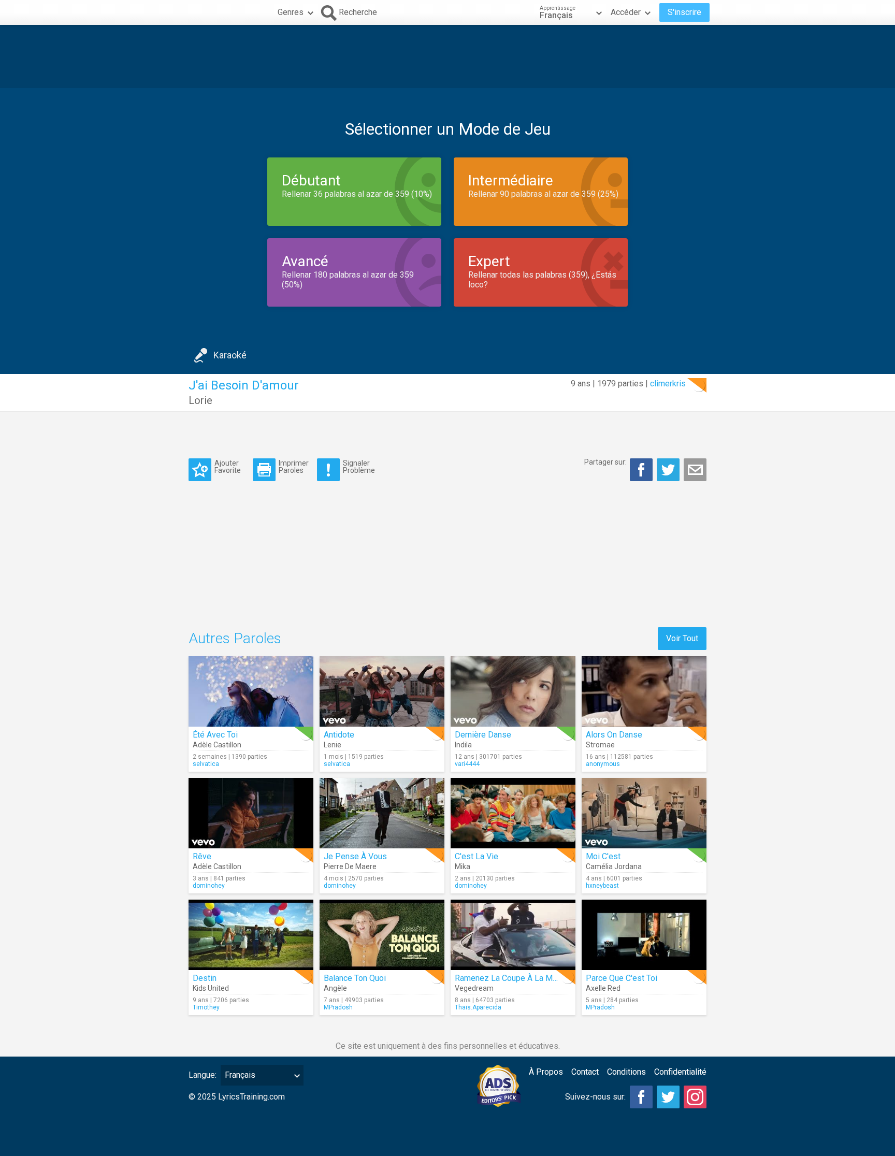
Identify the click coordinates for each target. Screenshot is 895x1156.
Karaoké (230, 355)
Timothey (206, 1007)
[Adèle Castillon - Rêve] (251, 813)
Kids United (211, 988)
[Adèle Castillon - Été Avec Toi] (251, 691)
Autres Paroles (235, 638)
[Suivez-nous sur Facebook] (641, 1097)
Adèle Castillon (217, 745)
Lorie (200, 400)
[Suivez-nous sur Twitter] (668, 1097)
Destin (204, 978)
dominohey (209, 885)
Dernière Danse (483, 735)
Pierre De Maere (350, 866)
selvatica (206, 764)
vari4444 (467, 764)
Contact (585, 1072)
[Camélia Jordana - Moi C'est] (644, 813)
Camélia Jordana (614, 866)
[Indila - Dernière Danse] (513, 691)
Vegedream (474, 988)
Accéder (626, 12)
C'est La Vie (476, 856)
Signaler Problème (359, 466)
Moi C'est (603, 856)
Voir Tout (682, 638)
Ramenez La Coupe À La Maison (513, 978)
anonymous (603, 764)
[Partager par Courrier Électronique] (695, 469)
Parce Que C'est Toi (621, 978)
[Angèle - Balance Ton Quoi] (382, 935)
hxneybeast (602, 885)
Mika (462, 866)
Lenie (332, 745)
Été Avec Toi (215, 735)
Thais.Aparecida (478, 1007)
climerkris (668, 383)
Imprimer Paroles (294, 466)
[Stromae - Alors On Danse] (644, 691)
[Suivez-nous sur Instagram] (695, 1097)
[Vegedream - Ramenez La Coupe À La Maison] (513, 935)
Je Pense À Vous (355, 856)
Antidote (339, 735)
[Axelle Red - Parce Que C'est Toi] (644, 935)
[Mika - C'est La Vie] (513, 813)
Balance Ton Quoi (355, 978)
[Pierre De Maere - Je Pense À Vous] (382, 813)
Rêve (202, 856)
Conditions (626, 1072)
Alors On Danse (614, 735)
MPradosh (338, 1007)
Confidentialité (680, 1072)
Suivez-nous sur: (595, 1097)
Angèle (335, 988)
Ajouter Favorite (227, 466)
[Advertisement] (447, 56)
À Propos (546, 1072)
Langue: (202, 1075)
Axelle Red (603, 988)
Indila (463, 745)
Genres (291, 12)
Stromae (600, 745)
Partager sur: (605, 462)
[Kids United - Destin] (251, 935)
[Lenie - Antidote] (382, 691)
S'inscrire (684, 12)
